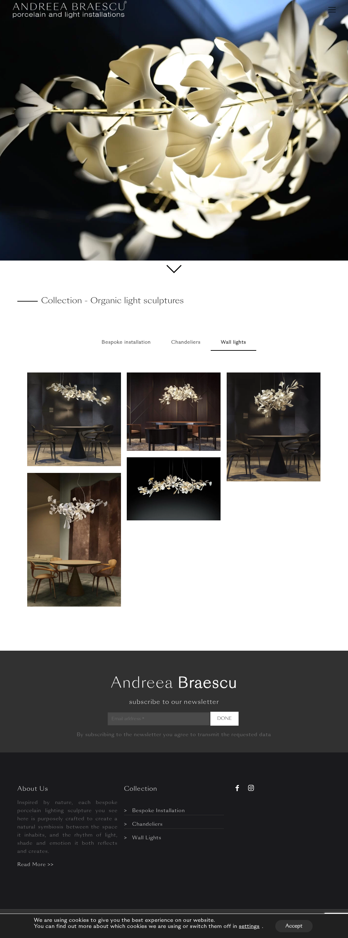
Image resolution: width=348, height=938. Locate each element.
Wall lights (233, 342)
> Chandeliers (143, 824)
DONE (224, 718)
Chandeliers (186, 342)
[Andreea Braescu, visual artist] (68, 10)
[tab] (126, 342)
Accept (293, 926)
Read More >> (35, 864)
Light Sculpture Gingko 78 (67, 503)
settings (249, 926)
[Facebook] (237, 789)
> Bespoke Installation (154, 810)
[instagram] (250, 789)
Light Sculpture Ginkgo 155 (169, 488)
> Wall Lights (142, 838)
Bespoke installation (126, 342)
